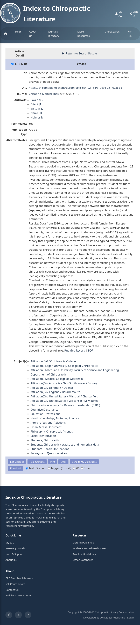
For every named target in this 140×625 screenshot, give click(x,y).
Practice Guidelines (84, 554)
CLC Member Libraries (19, 578)
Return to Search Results (81, 53)
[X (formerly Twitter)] (18, 614)
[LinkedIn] (28, 614)
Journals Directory (53, 33)
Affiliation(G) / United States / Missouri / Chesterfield (64, 396)
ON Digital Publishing (112, 617)
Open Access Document (46, 427)
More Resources (83, 33)
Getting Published (83, 542)
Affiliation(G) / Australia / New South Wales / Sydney (64, 383)
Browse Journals (15, 548)
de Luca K (37, 109)
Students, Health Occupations (50, 449)
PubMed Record (74, 350)
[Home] (5, 33)
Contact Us (11, 589)
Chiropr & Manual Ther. (44, 94)
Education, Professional (46, 414)
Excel (86, 468)
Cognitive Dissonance (44, 409)
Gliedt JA (36, 104)
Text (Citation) (37, 468)
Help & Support (14, 554)
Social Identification (43, 436)
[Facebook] (8, 614)
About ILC (11, 559)
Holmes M (37, 117)
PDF (90, 350)
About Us (32, 33)
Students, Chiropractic (45, 440)
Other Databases (83, 559)
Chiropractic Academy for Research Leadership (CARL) (65, 405)
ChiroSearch (112, 31)
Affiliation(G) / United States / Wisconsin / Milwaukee (64, 401)
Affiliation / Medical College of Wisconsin (57, 379)
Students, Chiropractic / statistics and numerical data (65, 444)
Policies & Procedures (18, 595)
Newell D (36, 113)
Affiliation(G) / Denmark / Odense (52, 388)
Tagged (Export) (60, 468)
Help (18, 31)
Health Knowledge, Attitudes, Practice (55, 418)
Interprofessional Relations (48, 422)
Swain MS (37, 100)
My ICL (130, 33)
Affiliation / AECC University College (53, 361)
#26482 (81, 64)
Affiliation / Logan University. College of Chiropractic (64, 366)
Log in (131, 617)
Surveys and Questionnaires (49, 453)
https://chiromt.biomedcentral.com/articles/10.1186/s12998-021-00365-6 (75, 88)
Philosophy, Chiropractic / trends (52, 431)
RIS (77, 468)
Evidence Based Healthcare (89, 548)
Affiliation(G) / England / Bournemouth (55, 392)
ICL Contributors (15, 584)
